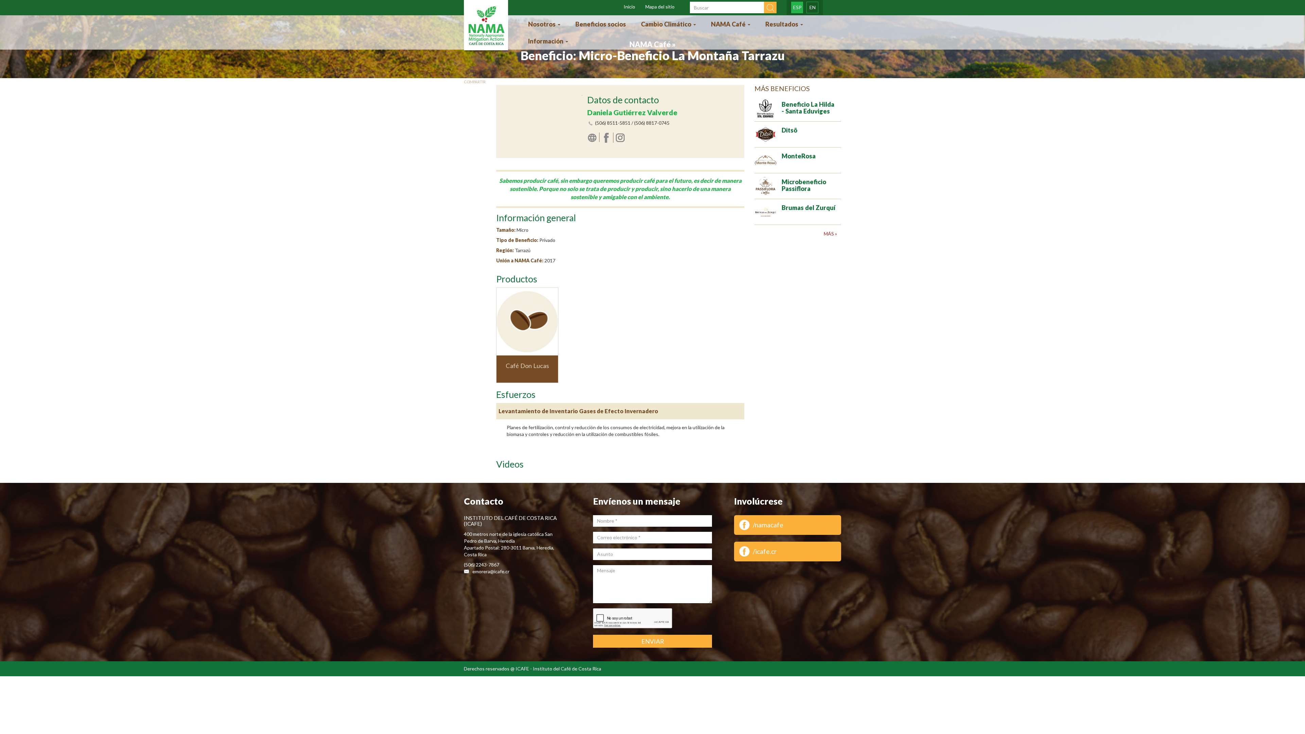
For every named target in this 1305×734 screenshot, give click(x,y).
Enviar (652, 641)
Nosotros (542, 24)
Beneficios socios (600, 24)
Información (546, 41)
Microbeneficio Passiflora (804, 185)
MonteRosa (799, 156)
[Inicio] (486, 26)
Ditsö (789, 130)
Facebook (607, 138)
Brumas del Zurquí (808, 207)
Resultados (782, 24)
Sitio (593, 137)
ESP (797, 7)
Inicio (629, 7)
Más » (830, 234)
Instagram (621, 137)
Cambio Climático (667, 24)
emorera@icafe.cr (490, 571)
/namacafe (768, 525)
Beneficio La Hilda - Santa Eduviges (808, 108)
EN (813, 7)
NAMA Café (729, 24)
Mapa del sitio (660, 7)
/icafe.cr (765, 551)
